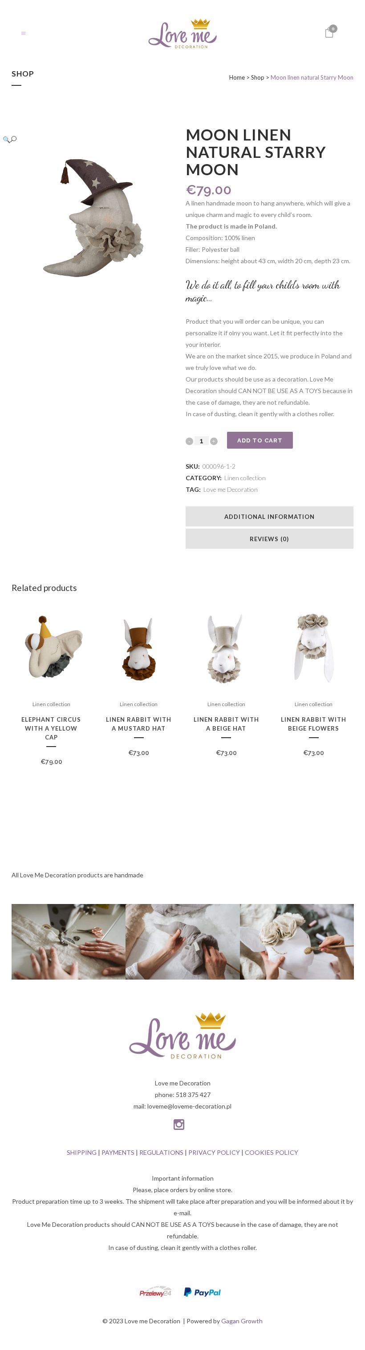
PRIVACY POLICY (214, 1152)
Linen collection (245, 478)
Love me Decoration (230, 489)
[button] (86, 139)
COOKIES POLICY (271, 1152)
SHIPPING (82, 1152)
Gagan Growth (242, 1321)
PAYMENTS (117, 1152)
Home (237, 77)
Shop (257, 77)
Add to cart (260, 440)
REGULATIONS (161, 1152)
